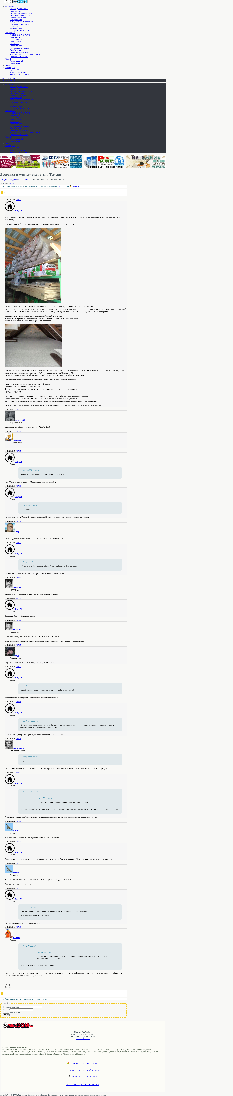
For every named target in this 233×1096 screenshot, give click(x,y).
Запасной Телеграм (84, 1076)
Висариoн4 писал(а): (31, 792)
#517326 (18, 431)
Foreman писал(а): (30, 505)
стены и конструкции (19, 17)
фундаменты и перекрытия (21, 13)
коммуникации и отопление (21, 22)
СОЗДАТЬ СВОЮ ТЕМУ (20, 30)
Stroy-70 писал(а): (30, 757)
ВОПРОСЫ (10, 33)
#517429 (18, 667)
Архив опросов (16, 63)
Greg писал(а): (29, 562)
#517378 (18, 543)
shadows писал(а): (30, 686)
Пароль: (6, 1010)
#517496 (18, 863)
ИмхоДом (4, 179)
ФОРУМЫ (9, 6)
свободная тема (16, 26)
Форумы (13, 179)
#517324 (18, 409)
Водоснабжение (16, 39)
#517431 (18, 702)
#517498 (18, 888)
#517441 (18, 739)
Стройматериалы (17, 50)
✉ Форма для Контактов (82, 1084)
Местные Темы (16, 28)
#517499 (18, 927)
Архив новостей (16, 61)
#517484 (18, 841)
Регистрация (10, 78)
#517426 (18, 620)
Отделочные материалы (19, 48)
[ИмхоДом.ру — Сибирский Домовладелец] (16, 2)
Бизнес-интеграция (18, 72)
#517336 (18, 486)
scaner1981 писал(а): (31, 470)
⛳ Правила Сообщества (82, 1063)
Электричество (16, 46)
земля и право (15, 11)
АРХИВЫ (9, 59)
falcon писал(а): (29, 907)
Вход (2, 78)
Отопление (14, 44)
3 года (60, 186)
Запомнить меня (13, 1012)
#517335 (18, 451)
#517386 (18, 578)
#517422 (18, 598)
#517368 (18, 521)
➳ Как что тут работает (83, 1069)
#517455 (18, 821)
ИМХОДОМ (10, 68)
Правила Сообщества (18, 70)
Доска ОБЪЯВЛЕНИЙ (19, 57)
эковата (12, 183)
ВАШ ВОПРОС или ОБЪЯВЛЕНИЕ (25, 54)
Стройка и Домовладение (20, 15)
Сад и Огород (15, 41)
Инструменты (15, 37)
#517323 (18, 200)
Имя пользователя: (11, 1007)
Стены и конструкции (19, 52)
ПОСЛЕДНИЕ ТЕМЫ (19, 9)
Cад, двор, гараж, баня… (20, 24)
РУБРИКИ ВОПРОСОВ (20, 35)
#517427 (18, 645)
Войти (6, 1015)
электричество (16, 20)
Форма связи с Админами (20, 74)
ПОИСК (8, 65)
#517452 (18, 773)
